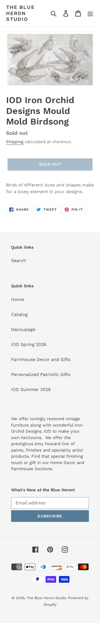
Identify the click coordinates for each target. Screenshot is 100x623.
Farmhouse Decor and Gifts (41, 359)
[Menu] (90, 13)
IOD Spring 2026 (28, 344)
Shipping (14, 141)
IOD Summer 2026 (31, 389)
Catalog (19, 314)
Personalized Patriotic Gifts (40, 374)
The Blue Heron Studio (20, 13)
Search (18, 260)
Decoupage (23, 329)
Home (17, 299)
